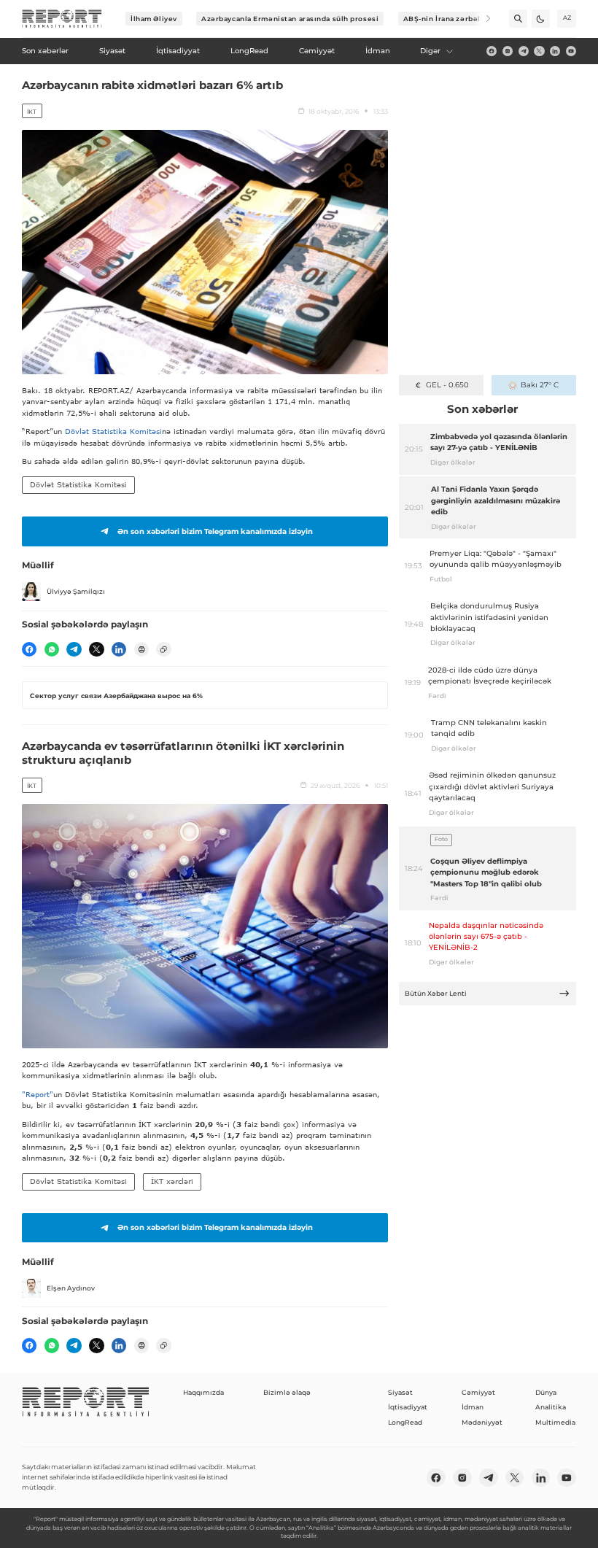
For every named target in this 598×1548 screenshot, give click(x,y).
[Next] (481, 19)
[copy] (163, 649)
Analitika (550, 1407)
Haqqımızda (203, 1392)
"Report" (37, 1094)
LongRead (405, 1422)
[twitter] (539, 51)
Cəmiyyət (478, 1392)
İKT (31, 111)
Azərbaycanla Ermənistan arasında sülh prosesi (289, 19)
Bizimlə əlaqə (287, 1392)
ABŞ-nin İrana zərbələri (447, 19)
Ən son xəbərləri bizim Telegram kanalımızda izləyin (215, 531)
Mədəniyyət (482, 1422)
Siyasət (400, 1392)
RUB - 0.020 (447, 385)
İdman (473, 1407)
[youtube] (571, 51)
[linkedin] (555, 51)
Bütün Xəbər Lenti (436, 993)
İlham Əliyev (154, 19)
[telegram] (524, 51)
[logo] (62, 18)
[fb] (491, 51)
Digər (430, 50)
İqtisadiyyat (407, 1407)
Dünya (545, 1392)
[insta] (507, 51)
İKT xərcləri (172, 1181)
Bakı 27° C (540, 385)
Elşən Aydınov (71, 1288)
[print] (141, 649)
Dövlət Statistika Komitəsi (113, 431)
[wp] (51, 649)
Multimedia (555, 1422)
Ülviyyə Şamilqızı (76, 591)
